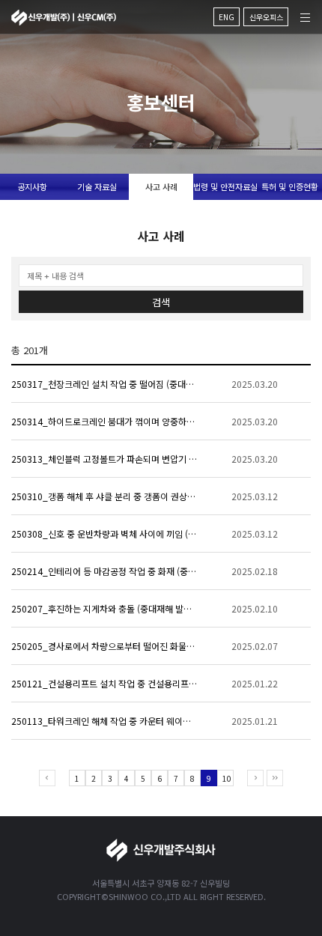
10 (226, 778)
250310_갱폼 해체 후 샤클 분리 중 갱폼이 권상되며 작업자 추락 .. (104, 496)
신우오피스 (266, 16)
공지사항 (32, 186)
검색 (161, 302)
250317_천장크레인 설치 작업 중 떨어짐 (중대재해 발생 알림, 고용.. (104, 383)
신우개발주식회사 (63, 17)
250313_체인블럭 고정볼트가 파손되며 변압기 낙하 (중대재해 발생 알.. (104, 458)
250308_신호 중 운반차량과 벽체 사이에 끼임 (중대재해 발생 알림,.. (104, 533)
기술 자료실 (97, 186)
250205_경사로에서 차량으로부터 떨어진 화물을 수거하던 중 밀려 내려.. (104, 645)
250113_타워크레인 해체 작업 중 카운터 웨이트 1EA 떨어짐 (104, 720)
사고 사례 (161, 186)
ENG (226, 16)
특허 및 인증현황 (289, 186)
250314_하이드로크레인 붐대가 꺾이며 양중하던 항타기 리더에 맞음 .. (104, 421)
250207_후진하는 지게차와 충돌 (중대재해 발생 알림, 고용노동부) (104, 608)
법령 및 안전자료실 (225, 186)
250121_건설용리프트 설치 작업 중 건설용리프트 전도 (104, 683)
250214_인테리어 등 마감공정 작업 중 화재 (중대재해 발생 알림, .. (104, 571)
